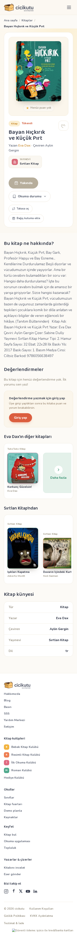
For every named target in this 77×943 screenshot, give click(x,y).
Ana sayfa (10, 20)
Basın (7, 707)
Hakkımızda (12, 694)
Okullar (9, 789)
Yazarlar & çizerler (18, 859)
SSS (6, 713)
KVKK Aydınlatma (41, 916)
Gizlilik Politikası (14, 916)
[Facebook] (13, 891)
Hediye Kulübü (14, 778)
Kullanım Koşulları (41, 909)
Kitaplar (27, 20)
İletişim (9, 727)
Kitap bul (10, 835)
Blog (7, 700)
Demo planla (13, 811)
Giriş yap (20, 418)
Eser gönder (12, 874)
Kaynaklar (11, 817)
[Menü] (69, 7)
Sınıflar (9, 798)
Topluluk (10, 848)
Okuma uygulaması (17, 841)
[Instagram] (6, 891)
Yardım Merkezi (14, 720)
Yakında (26, 183)
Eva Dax (24, 145)
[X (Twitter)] (21, 891)
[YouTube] (28, 891)
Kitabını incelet (14, 868)
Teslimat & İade (14, 923)
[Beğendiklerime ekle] (63, 126)
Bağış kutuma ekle (28, 218)
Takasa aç (23, 208)
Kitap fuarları (13, 804)
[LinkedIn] (35, 891)
